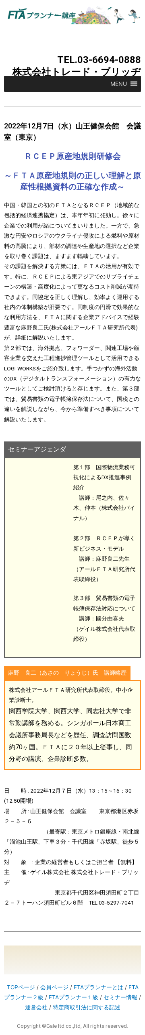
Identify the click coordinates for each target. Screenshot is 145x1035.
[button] (118, 84)
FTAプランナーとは (98, 987)
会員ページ (54, 987)
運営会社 (36, 1007)
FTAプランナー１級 (73, 997)
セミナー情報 (120, 997)
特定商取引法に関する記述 (86, 1007)
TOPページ (21, 987)
